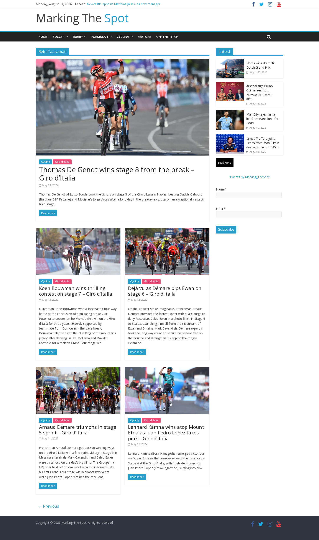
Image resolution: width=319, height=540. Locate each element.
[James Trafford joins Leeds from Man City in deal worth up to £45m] (230, 136)
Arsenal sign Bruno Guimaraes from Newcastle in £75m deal (259, 92)
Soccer (58, 37)
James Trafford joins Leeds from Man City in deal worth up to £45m (262, 142)
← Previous (48, 506)
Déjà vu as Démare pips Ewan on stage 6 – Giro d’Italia (164, 291)
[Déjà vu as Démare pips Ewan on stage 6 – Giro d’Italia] (167, 231)
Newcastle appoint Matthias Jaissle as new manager (123, 4)
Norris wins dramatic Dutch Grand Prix (260, 65)
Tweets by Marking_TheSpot (250, 177)
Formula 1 (99, 37)
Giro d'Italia (62, 162)
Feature (144, 37)
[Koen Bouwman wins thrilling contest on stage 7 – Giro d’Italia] (78, 231)
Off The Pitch (167, 37)
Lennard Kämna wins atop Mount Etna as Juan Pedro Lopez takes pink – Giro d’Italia (166, 433)
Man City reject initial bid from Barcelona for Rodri (262, 118)
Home (43, 37)
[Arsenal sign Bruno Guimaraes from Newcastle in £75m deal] (230, 84)
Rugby (78, 37)
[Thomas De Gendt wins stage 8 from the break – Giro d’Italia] (122, 61)
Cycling (123, 37)
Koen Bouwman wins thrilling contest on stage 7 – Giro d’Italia (75, 291)
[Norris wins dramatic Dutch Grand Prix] (230, 61)
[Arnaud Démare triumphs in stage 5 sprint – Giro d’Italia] (78, 369)
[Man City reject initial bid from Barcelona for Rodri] (230, 112)
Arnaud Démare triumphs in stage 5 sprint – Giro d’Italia (77, 430)
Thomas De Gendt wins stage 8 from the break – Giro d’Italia (116, 173)
